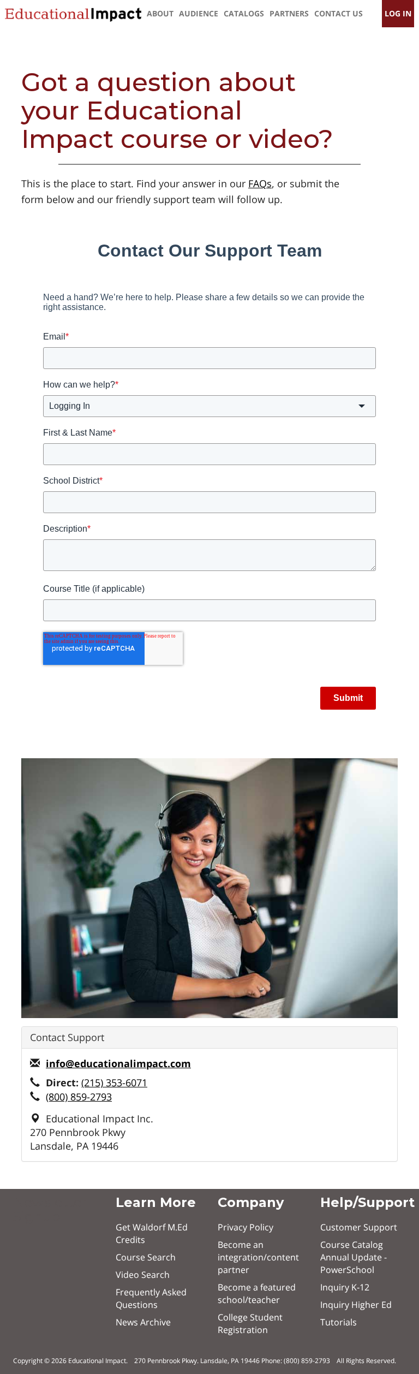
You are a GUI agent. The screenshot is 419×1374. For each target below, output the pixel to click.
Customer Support (358, 1227)
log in (398, 13)
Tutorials (338, 1322)
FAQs (260, 183)
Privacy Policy (245, 1227)
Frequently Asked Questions (151, 1298)
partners (289, 13)
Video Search (143, 1275)
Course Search (146, 1257)
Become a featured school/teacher (257, 1293)
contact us (338, 13)
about (160, 13)
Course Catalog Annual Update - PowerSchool (353, 1257)
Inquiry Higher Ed (356, 1305)
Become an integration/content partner (258, 1257)
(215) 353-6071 (114, 1082)
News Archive (143, 1322)
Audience (198, 13)
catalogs (244, 13)
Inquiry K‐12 (344, 1287)
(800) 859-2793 (79, 1096)
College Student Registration (250, 1323)
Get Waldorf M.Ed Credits (152, 1233)
